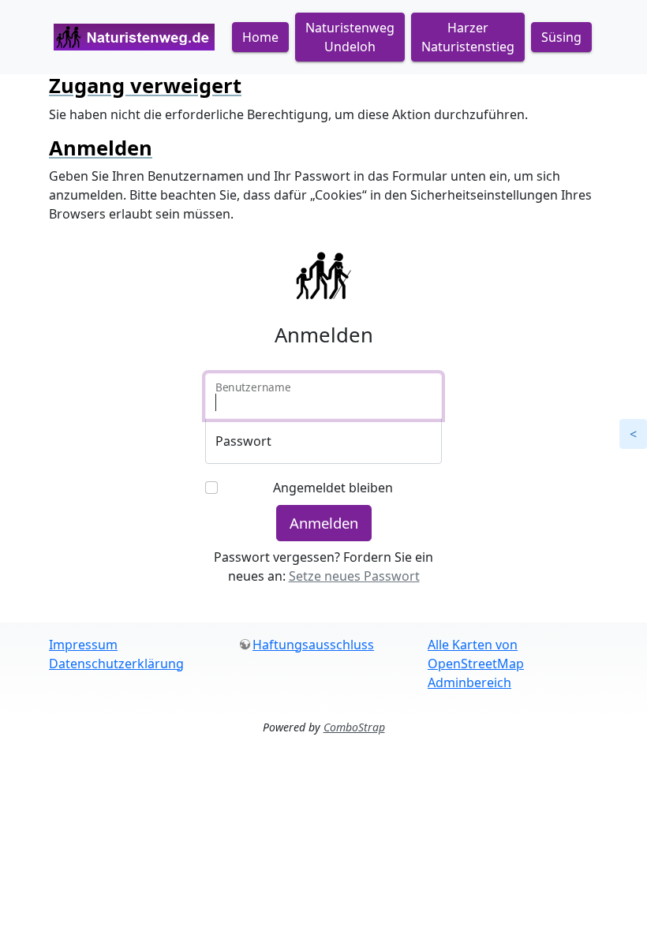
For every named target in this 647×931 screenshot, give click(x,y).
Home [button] (260, 37)
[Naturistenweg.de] (134, 37)
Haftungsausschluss (313, 644)
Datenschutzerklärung (116, 663)
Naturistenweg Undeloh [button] (350, 37)
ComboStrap (354, 727)
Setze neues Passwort (354, 576)
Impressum (83, 644)
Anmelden (324, 523)
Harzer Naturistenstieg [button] (467, 37)
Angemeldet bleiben (333, 487)
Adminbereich (469, 682)
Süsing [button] (561, 37)
